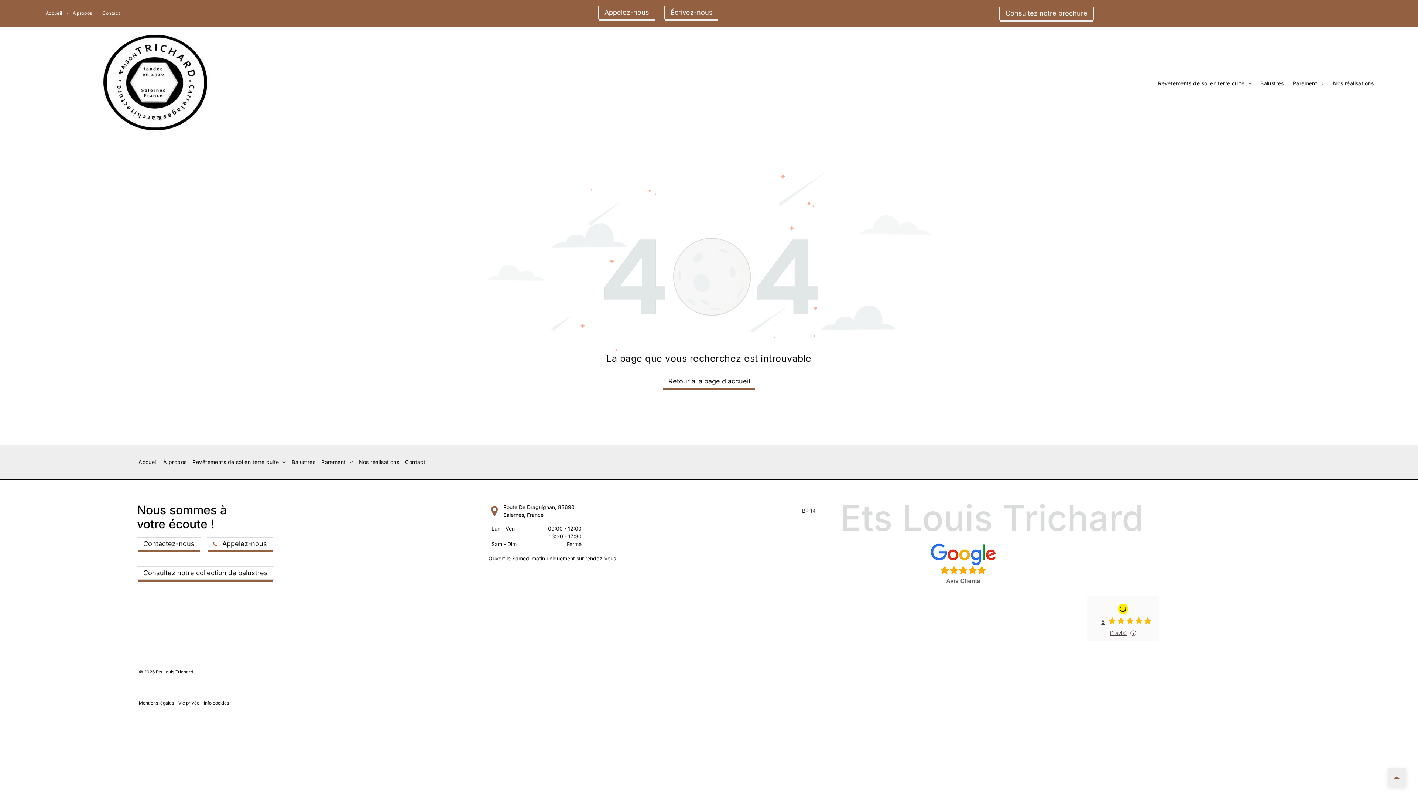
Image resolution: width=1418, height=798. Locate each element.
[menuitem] (54, 13)
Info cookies (216, 703)
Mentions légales (156, 703)
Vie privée (188, 703)
